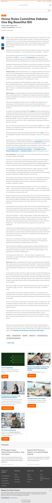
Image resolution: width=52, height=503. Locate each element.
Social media (16, 479)
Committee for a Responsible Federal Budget (20, 149)
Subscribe (5, 438)
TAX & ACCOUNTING (23, 5)
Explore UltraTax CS (7, 408)
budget (4, 15)
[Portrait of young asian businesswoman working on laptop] (13, 387)
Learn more (31, 375)
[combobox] (26, 10)
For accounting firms (5, 475)
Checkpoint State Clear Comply (36, 398)
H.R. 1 (16, 57)
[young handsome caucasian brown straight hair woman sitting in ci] (13, 420)
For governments (5, 480)
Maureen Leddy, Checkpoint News (9, 25)
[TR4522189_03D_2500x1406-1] (13, 359)
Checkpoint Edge (16, 335)
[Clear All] (46, 10)
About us (29, 474)
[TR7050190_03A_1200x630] (39, 359)
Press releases (17, 481)
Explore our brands (5, 483)
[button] (7, 471)
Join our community (7, 367)
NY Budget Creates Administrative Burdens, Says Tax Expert (12, 452)
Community (16, 476)
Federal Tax (32, 335)
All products (4, 485)
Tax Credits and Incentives (13, 338)
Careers (28, 481)
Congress (25, 335)
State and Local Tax (42, 335)
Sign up (5, 376)
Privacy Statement (13, 497)
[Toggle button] (50, 5)
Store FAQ (42, 476)
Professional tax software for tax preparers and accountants (10, 396)
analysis (32, 111)
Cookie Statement (5, 497)
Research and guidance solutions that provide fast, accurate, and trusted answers (38, 368)
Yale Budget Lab (38, 149)
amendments (30, 57)
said (42, 133)
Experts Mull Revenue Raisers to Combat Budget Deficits (37, 452)
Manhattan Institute (26, 151)
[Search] (49, 10)
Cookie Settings (26, 501)
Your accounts (30, 479)
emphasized (38, 141)
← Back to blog (10, 343)
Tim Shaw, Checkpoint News (8, 27)
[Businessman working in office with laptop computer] (39, 389)
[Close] (49, 490)
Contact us (29, 476)
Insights (15, 474)
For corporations (5, 478)
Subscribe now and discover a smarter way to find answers (28, 330)
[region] (26, 495)
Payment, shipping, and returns (44, 479)
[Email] (2, 48)
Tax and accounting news (8, 430)
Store (41, 474)
